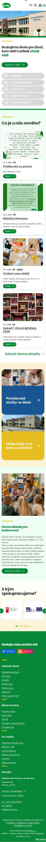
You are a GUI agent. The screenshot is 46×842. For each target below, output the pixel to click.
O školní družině (8, 711)
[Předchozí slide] (35, 33)
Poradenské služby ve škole (18, 400)
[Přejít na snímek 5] (27, 626)
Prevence (5, 759)
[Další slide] (41, 33)
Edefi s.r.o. (32, 831)
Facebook (10, 651)
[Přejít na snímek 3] (21, 626)
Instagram (27, 651)
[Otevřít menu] (44, 5)
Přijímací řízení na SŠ (10, 755)
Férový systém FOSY (10, 696)
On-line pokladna (9, 751)
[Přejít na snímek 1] (16, 626)
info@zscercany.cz (31, 5)
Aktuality (5, 680)
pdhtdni (8, 806)
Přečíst (8, 176)
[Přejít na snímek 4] (24, 626)
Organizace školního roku (12, 743)
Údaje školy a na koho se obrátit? (19, 446)
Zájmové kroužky (9, 763)
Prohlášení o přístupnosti (16, 823)
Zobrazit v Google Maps (12, 791)
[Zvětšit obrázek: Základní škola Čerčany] (23, 494)
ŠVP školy (6, 676)
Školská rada (7, 684)
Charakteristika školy (10, 672)
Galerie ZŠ (6, 692)
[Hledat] (35, 5)
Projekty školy (8, 688)
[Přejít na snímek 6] (29, 626)
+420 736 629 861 (26, 5)
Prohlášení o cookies (23, 825)
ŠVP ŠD (5, 719)
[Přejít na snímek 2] (19, 626)
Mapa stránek (33, 823)
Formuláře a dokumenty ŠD (13, 723)
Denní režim (7, 715)
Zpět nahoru (40, 839)
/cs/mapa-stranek (40, 5)
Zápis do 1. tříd (8, 747)
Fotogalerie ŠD (8, 727)
